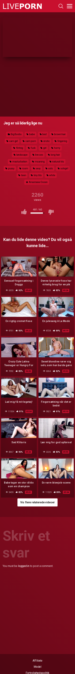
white (52, 175)
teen (23, 175)
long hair (55, 154)
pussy (11, 168)
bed (44, 134)
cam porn (30, 141)
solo (50, 168)
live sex (39, 154)
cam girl (13, 141)
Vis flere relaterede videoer (37, 502)
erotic (46, 141)
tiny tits (37, 175)
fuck (33, 148)
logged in (23, 566)
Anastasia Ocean (38, 182)
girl (45, 148)
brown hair (60, 134)
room (25, 168)
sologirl (64, 168)
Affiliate (37, 660)
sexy (38, 168)
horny (57, 148)
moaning (39, 161)
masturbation (19, 161)
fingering (62, 141)
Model (38, 666)
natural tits (58, 161)
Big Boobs (16, 134)
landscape (22, 154)
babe (32, 134)
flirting (19, 148)
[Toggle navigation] (69, 6)
